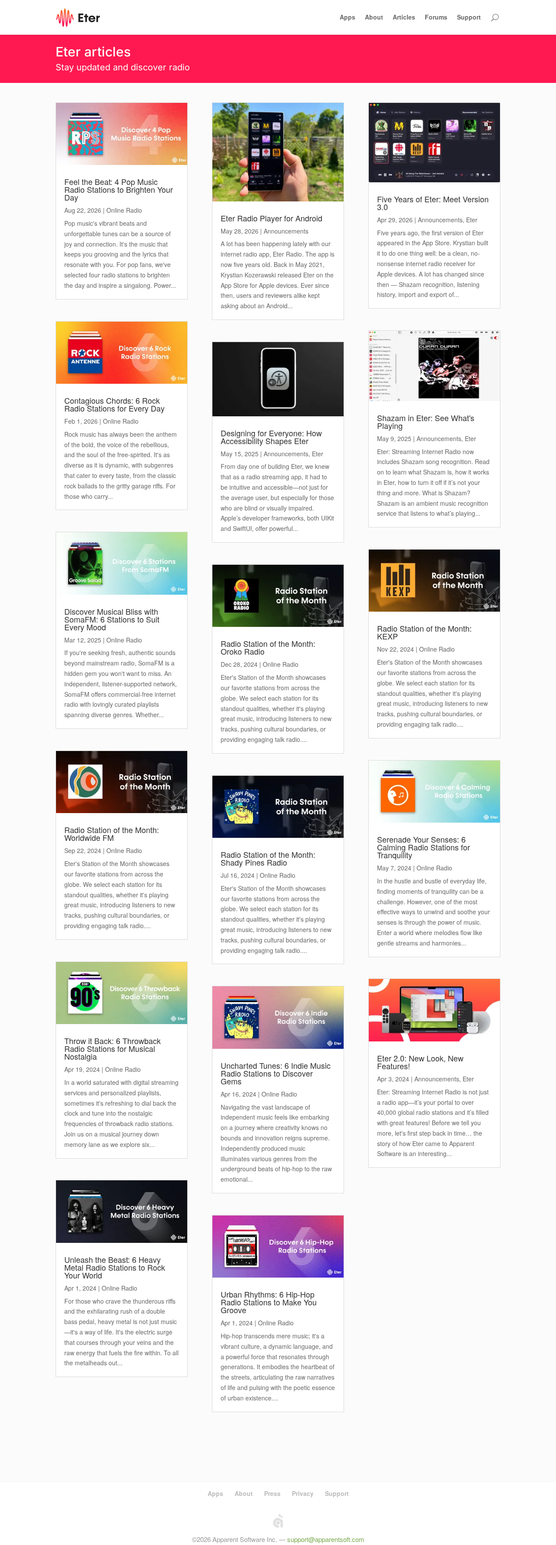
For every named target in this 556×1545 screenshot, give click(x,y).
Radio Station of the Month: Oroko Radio (268, 647)
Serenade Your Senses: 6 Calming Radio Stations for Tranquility (423, 846)
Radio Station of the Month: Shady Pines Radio (268, 858)
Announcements (286, 231)
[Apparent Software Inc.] (278, 1521)
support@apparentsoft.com (325, 1539)
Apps (347, 17)
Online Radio (124, 210)
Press (272, 1493)
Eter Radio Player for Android (271, 218)
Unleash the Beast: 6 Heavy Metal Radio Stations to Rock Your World (114, 1267)
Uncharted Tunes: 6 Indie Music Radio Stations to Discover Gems (276, 1073)
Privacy (303, 1493)
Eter (317, 453)
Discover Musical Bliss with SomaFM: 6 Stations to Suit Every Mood (111, 619)
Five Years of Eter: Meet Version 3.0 (433, 202)
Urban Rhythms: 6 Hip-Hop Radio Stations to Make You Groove (269, 1301)
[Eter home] (78, 17)
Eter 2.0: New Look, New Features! (420, 1061)
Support (469, 17)
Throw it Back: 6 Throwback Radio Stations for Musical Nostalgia (112, 1048)
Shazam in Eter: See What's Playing (425, 421)
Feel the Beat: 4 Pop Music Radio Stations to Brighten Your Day (118, 189)
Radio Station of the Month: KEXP (424, 632)
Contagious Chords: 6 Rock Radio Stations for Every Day (114, 404)
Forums (436, 17)
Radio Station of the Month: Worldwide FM (111, 833)
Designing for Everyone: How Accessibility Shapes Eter (271, 436)
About (374, 17)
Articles (404, 17)
